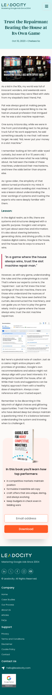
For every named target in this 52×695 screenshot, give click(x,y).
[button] (47, 6)
